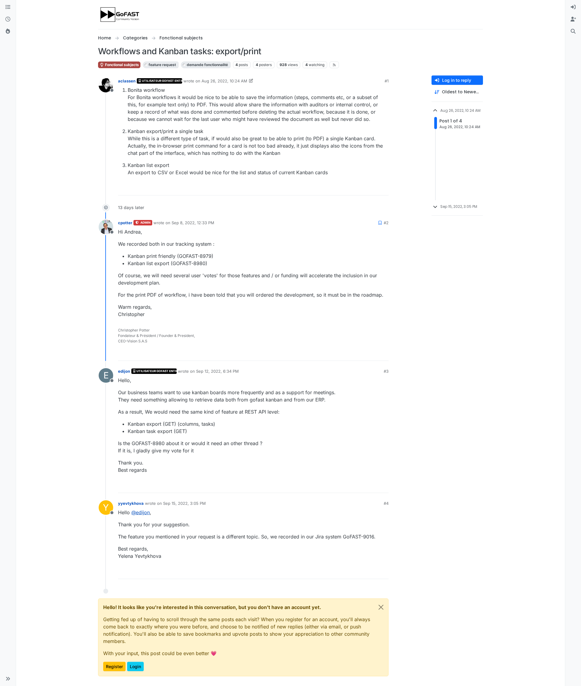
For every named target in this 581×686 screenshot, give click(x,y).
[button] (7, 679)
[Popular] (7, 31)
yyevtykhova (131, 503)
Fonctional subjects (121, 64)
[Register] (573, 19)
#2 (386, 222)
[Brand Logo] (120, 14)
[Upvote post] (361, 188)
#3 (386, 371)
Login (135, 666)
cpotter (125, 222)
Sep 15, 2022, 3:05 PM (184, 503)
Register (114, 666)
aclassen (127, 80)
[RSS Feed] (334, 65)
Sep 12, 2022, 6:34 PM (217, 371)
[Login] (573, 7)
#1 (387, 80)
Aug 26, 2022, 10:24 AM (224, 80)
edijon (124, 371)
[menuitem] (573, 7)
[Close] (381, 607)
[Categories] (7, 7)
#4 (386, 503)
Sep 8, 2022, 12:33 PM (193, 222)
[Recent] (7, 19)
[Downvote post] (383, 188)
